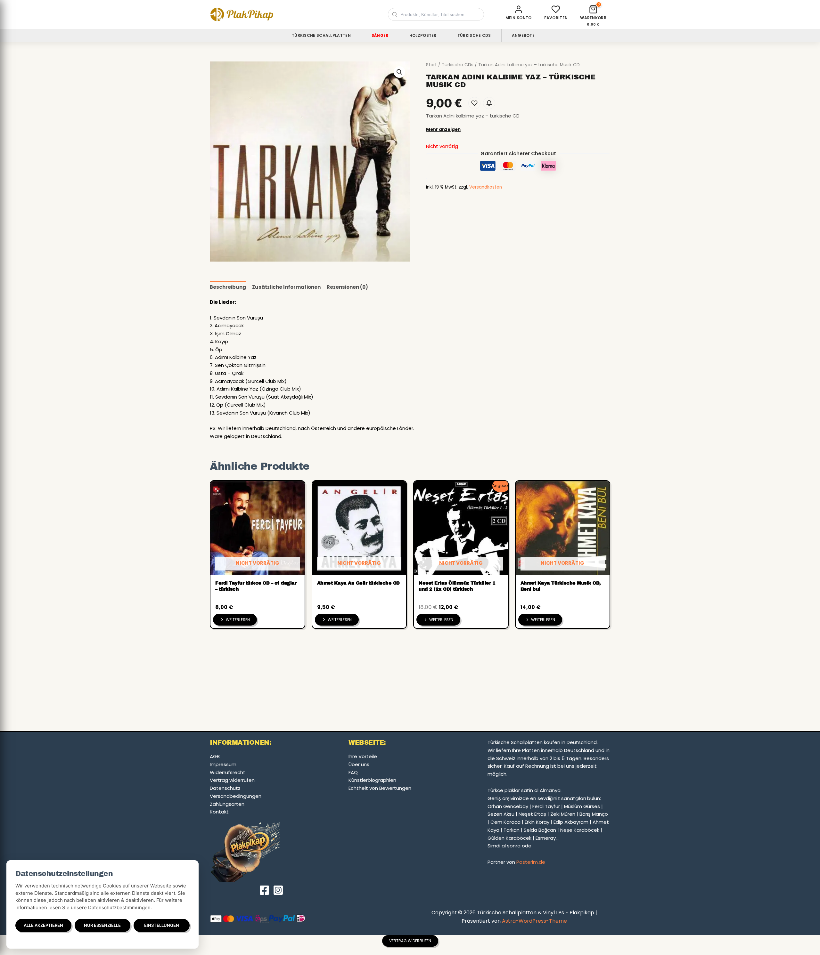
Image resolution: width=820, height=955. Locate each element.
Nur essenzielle (102, 925)
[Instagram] (278, 890)
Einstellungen (161, 925)
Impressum (223, 764)
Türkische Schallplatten (321, 35)
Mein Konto (518, 17)
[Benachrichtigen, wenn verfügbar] (489, 103)
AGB (215, 756)
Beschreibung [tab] (228, 287)
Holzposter (423, 35)
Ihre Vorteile (362, 756)
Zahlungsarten (227, 804)
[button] (399, 72)
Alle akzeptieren (43, 925)
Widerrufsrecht (227, 772)
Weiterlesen (238, 619)
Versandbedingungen (235, 796)
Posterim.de (530, 862)
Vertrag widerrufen (232, 780)
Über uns (358, 764)
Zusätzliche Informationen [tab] (286, 287)
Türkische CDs (474, 35)
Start (431, 65)
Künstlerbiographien (372, 780)
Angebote (523, 35)
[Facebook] (264, 890)
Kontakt (219, 811)
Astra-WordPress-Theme (534, 921)
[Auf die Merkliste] (474, 103)
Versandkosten (485, 187)
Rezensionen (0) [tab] (347, 287)
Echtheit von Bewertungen (379, 788)
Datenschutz (225, 788)
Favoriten (556, 17)
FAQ (353, 772)
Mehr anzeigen (443, 129)
